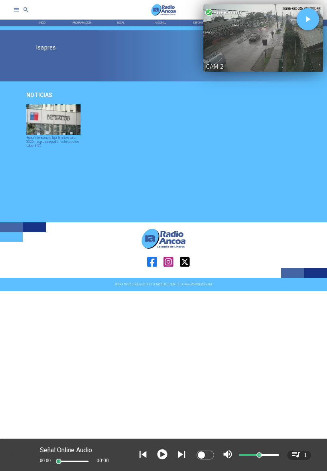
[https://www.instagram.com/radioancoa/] (168, 277)
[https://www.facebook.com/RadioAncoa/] (152, 277)
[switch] (205, 455)
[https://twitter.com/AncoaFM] (185, 277)
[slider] (58, 461)
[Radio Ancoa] (163, 15)
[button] (308, 19)
